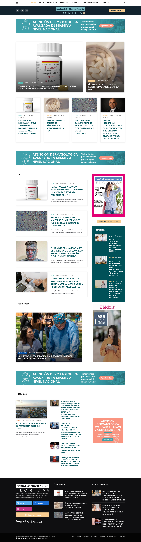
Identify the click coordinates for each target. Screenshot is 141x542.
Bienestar (64, 3)
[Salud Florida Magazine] (70, 10)
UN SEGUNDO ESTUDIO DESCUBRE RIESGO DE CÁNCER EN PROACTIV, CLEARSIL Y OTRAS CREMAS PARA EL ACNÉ (112, 509)
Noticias (91, 81)
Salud (41, 3)
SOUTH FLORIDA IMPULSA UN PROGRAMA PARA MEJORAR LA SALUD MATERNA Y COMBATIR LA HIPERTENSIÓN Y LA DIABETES (67, 282)
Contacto (105, 3)
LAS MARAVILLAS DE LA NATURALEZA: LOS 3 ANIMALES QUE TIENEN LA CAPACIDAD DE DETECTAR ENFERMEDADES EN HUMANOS (113, 495)
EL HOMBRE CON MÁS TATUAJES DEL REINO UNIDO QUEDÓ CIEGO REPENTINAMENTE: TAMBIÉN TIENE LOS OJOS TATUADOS (67, 252)
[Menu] (17, 2)
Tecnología (52, 3)
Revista (111, 281)
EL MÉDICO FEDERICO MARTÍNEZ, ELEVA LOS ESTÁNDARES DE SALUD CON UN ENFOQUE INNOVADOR (115, 292)
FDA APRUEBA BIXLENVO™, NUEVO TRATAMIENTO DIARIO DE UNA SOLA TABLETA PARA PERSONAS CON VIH (47, 87)
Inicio (33, 3)
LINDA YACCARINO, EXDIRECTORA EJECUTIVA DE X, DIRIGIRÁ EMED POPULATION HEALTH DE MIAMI (70, 447)
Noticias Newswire (90, 3)
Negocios (76, 3)
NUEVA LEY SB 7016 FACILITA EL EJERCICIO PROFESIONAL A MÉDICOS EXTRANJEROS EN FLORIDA (115, 245)
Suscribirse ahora (117, 10)
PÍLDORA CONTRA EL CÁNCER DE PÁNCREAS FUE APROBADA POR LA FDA (103, 87)
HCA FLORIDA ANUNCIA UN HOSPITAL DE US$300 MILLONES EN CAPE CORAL (31, 425)
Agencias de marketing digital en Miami (36, 538)
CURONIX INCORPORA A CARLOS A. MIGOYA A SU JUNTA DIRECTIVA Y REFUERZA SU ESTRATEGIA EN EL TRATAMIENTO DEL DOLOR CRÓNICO (112, 129)
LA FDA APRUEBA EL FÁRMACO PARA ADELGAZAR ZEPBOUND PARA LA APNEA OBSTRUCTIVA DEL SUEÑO (113, 523)
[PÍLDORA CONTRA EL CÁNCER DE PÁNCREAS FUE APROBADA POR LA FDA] (105, 67)
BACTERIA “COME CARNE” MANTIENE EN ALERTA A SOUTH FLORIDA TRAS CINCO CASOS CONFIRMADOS (84, 127)
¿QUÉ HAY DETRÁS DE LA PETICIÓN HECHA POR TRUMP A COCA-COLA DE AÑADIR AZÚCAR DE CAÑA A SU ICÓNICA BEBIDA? (71, 461)
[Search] (124, 3)
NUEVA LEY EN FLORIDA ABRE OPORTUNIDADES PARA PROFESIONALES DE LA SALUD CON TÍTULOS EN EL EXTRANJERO (116, 268)
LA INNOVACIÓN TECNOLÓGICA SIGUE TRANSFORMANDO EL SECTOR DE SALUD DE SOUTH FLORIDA (45, 357)
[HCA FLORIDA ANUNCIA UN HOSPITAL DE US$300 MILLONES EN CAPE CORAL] (31, 409)
